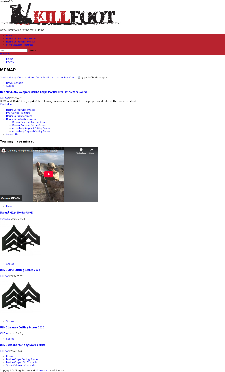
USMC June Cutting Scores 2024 (20, 270)
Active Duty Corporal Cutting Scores (31, 131)
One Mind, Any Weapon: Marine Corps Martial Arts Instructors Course (38, 77)
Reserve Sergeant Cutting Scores (29, 121)
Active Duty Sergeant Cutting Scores (31, 128)
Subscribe (5, 53)
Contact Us (12, 134)
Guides (10, 85)
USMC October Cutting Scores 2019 (22, 345)
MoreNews (42, 370)
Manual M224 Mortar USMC (17, 212)
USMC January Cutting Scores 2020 (22, 327)
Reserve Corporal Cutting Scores (29, 125)
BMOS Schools (14, 82)
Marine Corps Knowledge (19, 115)
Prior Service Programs (18, 112)
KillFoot (4, 97)
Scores (10, 263)
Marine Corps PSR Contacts (20, 41)
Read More (6, 104)
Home (9, 35)
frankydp (5, 218)
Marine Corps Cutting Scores (21, 38)
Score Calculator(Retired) (19, 44)
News (9, 206)
